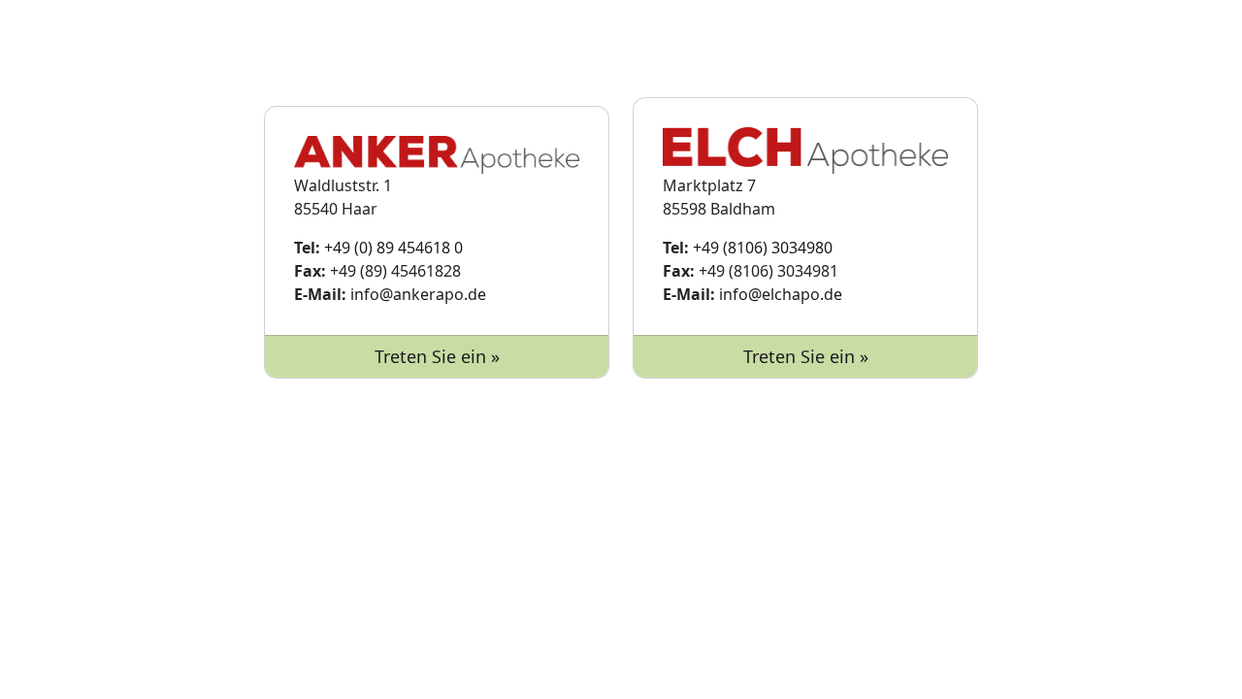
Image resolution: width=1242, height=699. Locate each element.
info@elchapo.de (780, 294)
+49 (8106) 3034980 (763, 247)
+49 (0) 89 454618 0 (393, 247)
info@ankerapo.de (418, 294)
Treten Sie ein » (437, 356)
